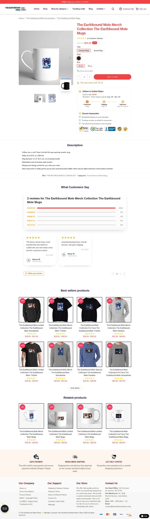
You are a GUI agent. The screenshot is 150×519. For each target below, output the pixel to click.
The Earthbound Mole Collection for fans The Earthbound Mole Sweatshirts (118, 372)
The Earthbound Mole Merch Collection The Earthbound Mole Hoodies (118, 328)
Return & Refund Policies (57, 495)
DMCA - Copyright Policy (28, 498)
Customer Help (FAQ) (56, 501)
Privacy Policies (25, 495)
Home (21, 18)
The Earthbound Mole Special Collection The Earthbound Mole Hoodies (89, 372)
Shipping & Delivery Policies (58, 488)
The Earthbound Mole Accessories (40, 18)
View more (75, 388)
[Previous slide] (22, 57)
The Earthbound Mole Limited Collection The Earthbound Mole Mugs (60, 434)
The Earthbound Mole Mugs (68, 18)
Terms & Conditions (26, 491)
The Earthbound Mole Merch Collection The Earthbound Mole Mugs (31, 434)
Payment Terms (54, 491)
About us (22, 488)
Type (79, 47)
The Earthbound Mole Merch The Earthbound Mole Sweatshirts (60, 372)
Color (79, 54)
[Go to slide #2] (52, 98)
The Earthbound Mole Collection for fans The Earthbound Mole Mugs (119, 434)
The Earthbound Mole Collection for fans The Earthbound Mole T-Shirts (89, 328)
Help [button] (145, 516)
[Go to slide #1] (39, 98)
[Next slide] (69, 57)
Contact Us (52, 498)
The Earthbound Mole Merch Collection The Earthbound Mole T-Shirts (60, 328)
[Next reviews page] (124, 274)
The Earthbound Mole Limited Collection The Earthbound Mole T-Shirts (31, 372)
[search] (113, 9)
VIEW (31, 320)
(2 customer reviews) (95, 38)
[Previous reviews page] (113, 274)
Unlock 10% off (4, 508)
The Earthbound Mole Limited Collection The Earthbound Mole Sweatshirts (31, 328)
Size (78, 62)
